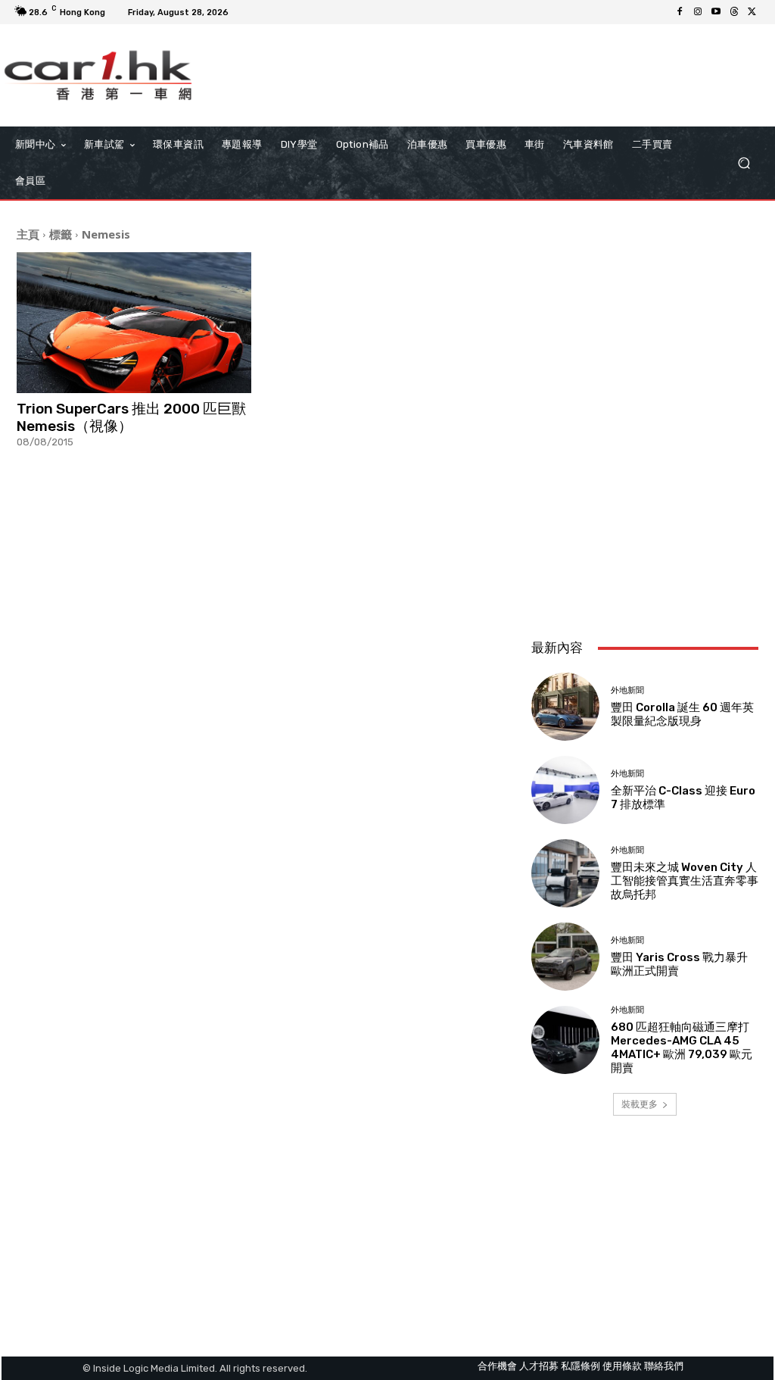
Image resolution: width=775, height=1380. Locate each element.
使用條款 (622, 1366)
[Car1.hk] (98, 75)
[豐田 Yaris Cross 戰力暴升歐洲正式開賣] (565, 957)
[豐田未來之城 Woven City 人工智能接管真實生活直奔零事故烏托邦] (565, 873)
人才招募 (539, 1366)
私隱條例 (580, 1366)
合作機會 (497, 1366)
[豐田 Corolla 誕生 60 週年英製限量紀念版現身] (565, 707)
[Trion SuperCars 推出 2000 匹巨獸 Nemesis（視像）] (134, 322)
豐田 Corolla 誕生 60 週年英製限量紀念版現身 (682, 714)
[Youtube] (716, 12)
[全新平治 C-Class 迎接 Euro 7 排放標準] (565, 790)
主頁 (28, 234)
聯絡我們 (663, 1366)
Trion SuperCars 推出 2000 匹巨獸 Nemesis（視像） (131, 417)
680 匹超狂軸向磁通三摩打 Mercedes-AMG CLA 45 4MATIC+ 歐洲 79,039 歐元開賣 (681, 1047)
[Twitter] (752, 12)
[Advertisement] (644, 526)
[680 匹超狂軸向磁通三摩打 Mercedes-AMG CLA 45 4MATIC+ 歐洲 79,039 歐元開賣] (565, 1040)
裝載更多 (639, 1103)
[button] (743, 163)
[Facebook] (680, 12)
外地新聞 (627, 690)
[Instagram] (698, 12)
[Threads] (734, 12)
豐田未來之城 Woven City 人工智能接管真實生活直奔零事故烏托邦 (684, 880)
